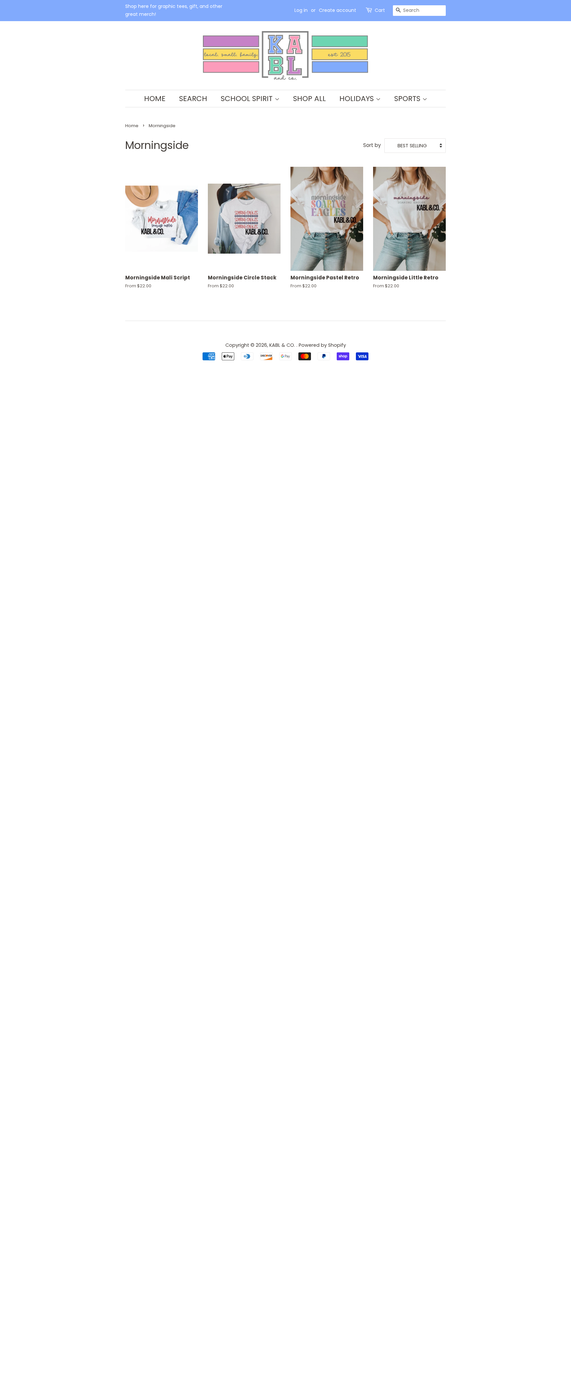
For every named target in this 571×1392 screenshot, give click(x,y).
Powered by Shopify (322, 345)
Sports (408, 98)
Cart (380, 10)
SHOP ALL (309, 98)
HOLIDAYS (357, 98)
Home (155, 98)
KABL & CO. (282, 345)
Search (193, 98)
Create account (337, 10)
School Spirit (248, 98)
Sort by (372, 145)
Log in (301, 10)
